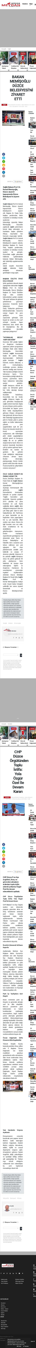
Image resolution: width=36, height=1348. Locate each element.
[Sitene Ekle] (23, 1273)
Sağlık (9, 49)
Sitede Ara (4, 1320)
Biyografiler (4, 1324)
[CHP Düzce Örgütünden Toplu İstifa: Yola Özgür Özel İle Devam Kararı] (13, 809)
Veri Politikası (4, 1283)
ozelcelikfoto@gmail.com (15, 1209)
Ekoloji (2, 1314)
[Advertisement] (18, 28)
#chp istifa (6, 1198)
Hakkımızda (4, 1279)
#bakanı (10, 623)
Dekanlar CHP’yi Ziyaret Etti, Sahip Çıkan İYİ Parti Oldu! (33, 306)
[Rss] (17, 1273)
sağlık (12, 227)
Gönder (21, 655)
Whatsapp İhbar (19, 1281)
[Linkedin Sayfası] (14, 1273)
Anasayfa (3, 49)
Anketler (3, 1322)
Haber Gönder (19, 1283)
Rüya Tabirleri (4, 1326)
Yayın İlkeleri (4, 1281)
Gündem (25, 4)
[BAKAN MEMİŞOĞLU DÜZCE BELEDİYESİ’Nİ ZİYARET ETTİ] (13, 118)
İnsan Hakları (4, 1311)
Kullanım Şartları (19, 1279)
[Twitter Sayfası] (4, 1273)
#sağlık (5, 623)
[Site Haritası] (20, 1273)
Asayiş (3, 1305)
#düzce (19, 1198)
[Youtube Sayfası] (11, 1273)
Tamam (26, 1346)
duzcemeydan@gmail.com (15, 634)
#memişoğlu (17, 623)
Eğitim (2, 1312)
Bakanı (10, 204)
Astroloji (3, 1328)
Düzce (11, 896)
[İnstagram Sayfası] (8, 1273)
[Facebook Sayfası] (2, 1273)
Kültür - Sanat (4, 1309)
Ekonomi (3, 1307)
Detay (19, 1346)
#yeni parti (13, 1198)
